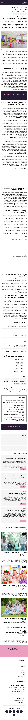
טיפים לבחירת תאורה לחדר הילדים (17, 687)
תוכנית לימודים (16, 383)
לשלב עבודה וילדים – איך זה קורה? (17, 693)
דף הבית (23, 663)
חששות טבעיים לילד (14, 381)
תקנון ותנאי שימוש (21, 664)
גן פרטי (12, 378)
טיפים (24, 474)
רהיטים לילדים (23, 457)
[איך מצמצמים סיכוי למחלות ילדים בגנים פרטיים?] (14, 607)
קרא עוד (22, 469)
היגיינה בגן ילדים (23, 381)
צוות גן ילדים (23, 383)
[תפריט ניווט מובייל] (2, 3)
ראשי (26, 7)
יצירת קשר (22, 666)
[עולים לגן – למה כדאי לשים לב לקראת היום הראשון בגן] (14, 541)
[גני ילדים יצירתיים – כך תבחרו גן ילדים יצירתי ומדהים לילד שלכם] (14, 574)
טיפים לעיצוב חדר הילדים (19, 689)
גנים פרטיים (7, 378)
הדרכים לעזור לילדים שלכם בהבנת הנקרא (15, 695)
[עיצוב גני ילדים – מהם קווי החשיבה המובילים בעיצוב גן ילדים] (23, 630)
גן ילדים (22, 108)
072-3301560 (19, 702)
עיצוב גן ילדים (6, 381)
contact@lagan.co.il (18, 700)
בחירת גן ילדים (23, 378)
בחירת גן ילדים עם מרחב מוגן (18, 691)
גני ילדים (21, 7)
